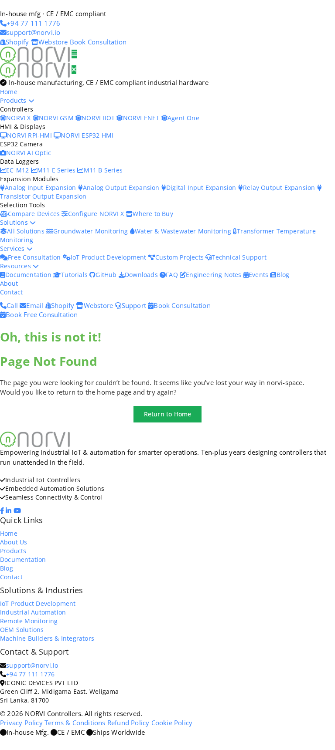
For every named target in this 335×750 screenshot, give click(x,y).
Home (8, 92)
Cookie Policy (172, 722)
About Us (13, 542)
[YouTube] (18, 510)
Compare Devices (35, 213)
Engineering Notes (214, 274)
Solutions (15, 222)
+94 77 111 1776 (30, 674)
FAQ (173, 274)
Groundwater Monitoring (91, 231)
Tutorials (75, 274)
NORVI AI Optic (28, 153)
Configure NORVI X (97, 213)
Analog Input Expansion (41, 187)
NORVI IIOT (99, 118)
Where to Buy (153, 213)
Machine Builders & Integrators (47, 638)
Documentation (29, 274)
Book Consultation (98, 41)
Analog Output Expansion (122, 187)
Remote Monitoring (29, 621)
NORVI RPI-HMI (30, 135)
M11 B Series (103, 170)
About (9, 283)
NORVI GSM (57, 118)
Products (14, 100)
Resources (16, 266)
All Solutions (26, 231)
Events (259, 274)
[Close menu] (74, 69)
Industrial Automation (33, 612)
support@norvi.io (32, 665)
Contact (11, 292)
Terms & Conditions (75, 722)
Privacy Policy (21, 722)
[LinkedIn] (9, 510)
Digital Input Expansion (202, 187)
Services (13, 248)
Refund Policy (128, 722)
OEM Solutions (22, 629)
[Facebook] (3, 510)
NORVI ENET (142, 118)
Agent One (183, 118)
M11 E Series (57, 170)
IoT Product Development (109, 257)
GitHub (107, 274)
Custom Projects (180, 257)
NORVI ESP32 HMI (87, 135)
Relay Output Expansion (280, 187)
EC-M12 (18, 170)
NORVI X (18, 118)
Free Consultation (35, 257)
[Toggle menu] (74, 54)
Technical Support (239, 257)
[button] (167, 414)
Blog (283, 274)
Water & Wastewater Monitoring (184, 231)
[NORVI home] (36, 69)
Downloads (142, 274)
